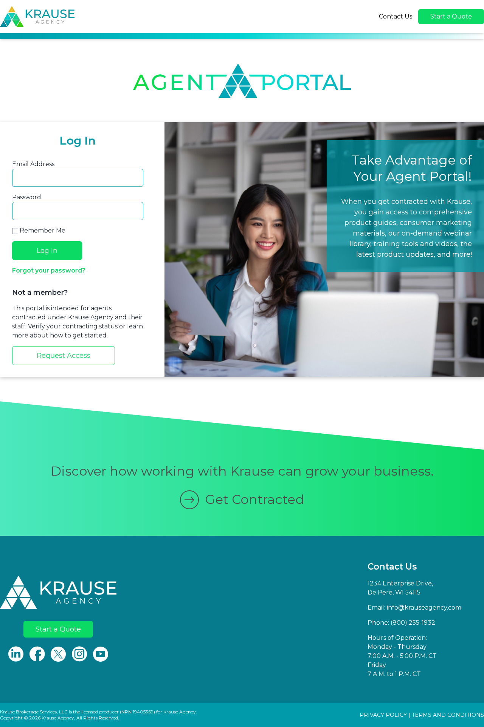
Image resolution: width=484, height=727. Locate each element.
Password (26, 197)
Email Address (33, 164)
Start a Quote (451, 16)
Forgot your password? (48, 270)
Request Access (63, 355)
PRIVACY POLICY (383, 715)
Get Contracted (254, 499)
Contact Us (395, 16)
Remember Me (41, 230)
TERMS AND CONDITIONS (448, 715)
